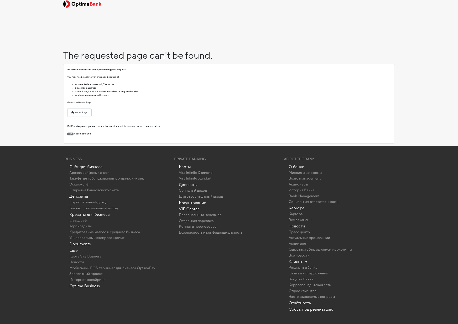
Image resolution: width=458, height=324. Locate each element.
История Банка (301, 190)
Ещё (73, 250)
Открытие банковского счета (94, 190)
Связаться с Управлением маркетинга (320, 249)
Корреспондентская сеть (310, 285)
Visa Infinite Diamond (196, 172)
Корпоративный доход (88, 202)
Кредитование (192, 203)
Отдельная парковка (196, 220)
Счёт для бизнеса (86, 167)
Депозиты (78, 196)
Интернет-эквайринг (87, 279)
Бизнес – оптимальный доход (93, 208)
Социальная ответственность (313, 201)
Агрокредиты (80, 226)
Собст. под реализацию (311, 309)
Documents (80, 244)
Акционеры (298, 184)
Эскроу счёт (79, 184)
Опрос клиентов (303, 290)
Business (73, 159)
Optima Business (84, 286)
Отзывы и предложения (308, 273)
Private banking (190, 159)
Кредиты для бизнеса (89, 214)
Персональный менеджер (200, 214)
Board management (305, 178)
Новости (76, 262)
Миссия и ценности (305, 172)
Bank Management (304, 196)
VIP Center (189, 209)
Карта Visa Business (85, 256)
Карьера (296, 208)
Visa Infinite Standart (195, 178)
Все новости (299, 255)
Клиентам (298, 261)
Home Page (81, 112)
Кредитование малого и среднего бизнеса (104, 232)
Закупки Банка (301, 279)
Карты (185, 167)
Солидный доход (193, 190)
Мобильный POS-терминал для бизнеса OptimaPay (112, 268)
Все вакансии (300, 219)
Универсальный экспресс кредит (97, 237)
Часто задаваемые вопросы (312, 296)
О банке (296, 167)
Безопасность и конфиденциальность (210, 232)
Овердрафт (79, 220)
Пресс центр (299, 232)
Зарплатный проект (86, 273)
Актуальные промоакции (309, 237)
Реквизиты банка (303, 267)
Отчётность (300, 303)
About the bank (299, 159)
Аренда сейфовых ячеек (89, 172)
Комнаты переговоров (198, 226)
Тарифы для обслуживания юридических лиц (106, 178)
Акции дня (297, 243)
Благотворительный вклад (201, 196)
